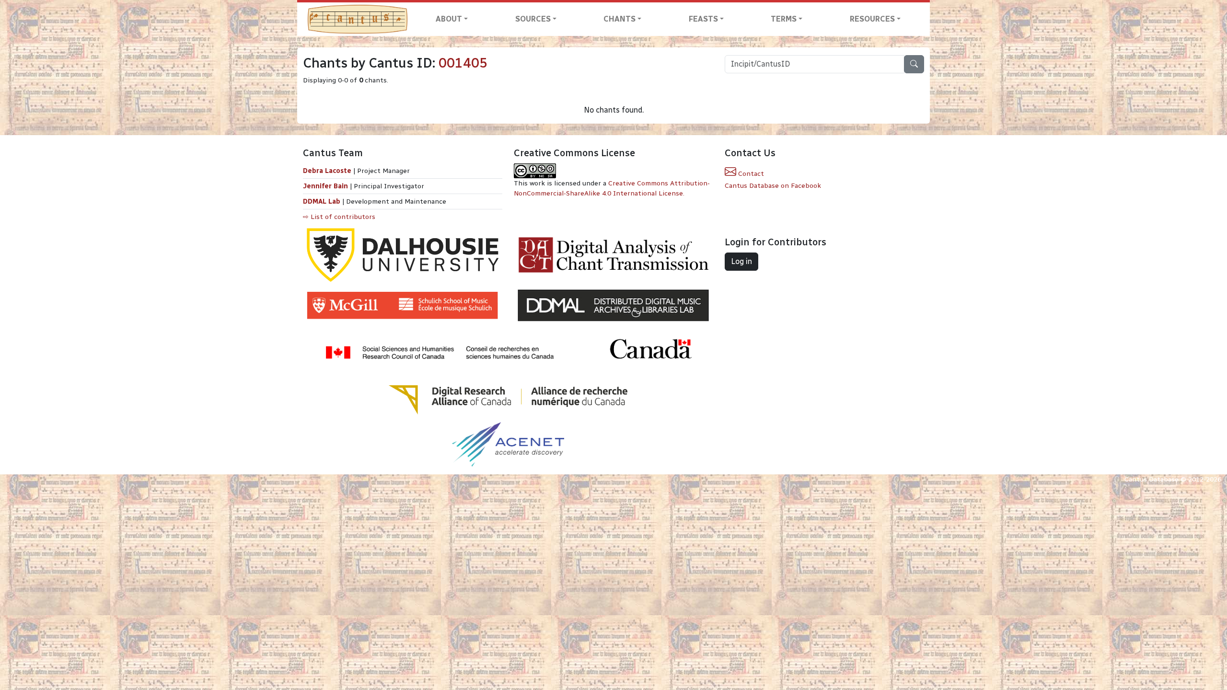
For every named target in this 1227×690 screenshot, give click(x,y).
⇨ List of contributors (339, 217)
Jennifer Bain (326, 186)
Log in (741, 261)
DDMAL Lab (321, 201)
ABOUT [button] (449, 18)
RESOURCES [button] (872, 18)
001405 (463, 63)
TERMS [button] (784, 18)
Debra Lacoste (327, 171)
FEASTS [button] (703, 18)
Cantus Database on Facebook (773, 186)
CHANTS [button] (619, 18)
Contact (750, 174)
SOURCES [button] (533, 18)
